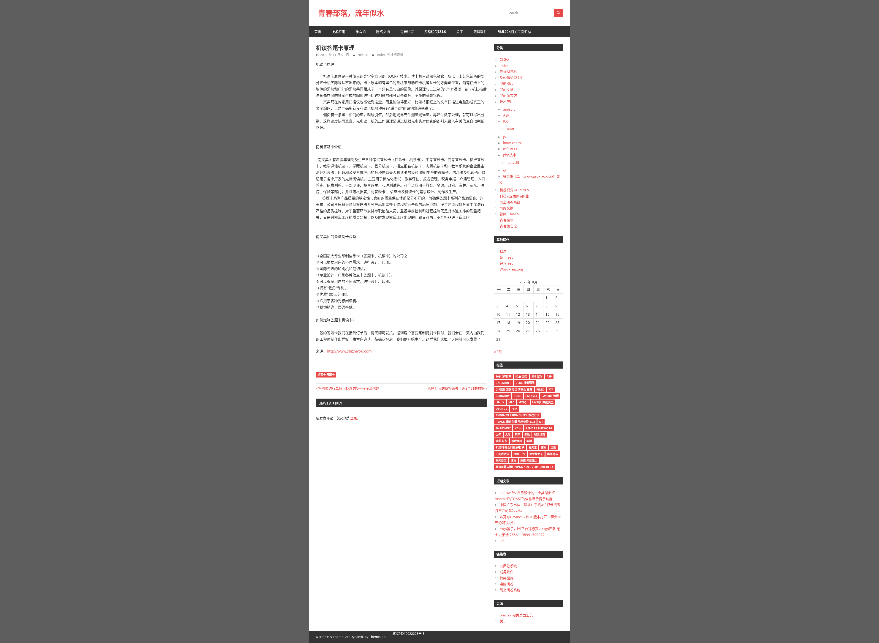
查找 (543, 447)
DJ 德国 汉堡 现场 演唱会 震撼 (514, 389)
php (514, 409)
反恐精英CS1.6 (435, 31)
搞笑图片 (506, 578)
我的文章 (506, 89)
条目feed (506, 257)
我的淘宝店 (508, 95)
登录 (353, 418)
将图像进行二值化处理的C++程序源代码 (348, 388)
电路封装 (552, 454)
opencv (501, 409)
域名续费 (539, 435)
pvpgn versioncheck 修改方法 (517, 415)
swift (510, 129)
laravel (531, 396)
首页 (317, 31)
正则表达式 (502, 454)
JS (504, 136)
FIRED (540, 389)
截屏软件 (480, 31)
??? (502, 541)
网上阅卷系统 (510, 202)
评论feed (506, 263)
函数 (527, 435)
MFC (511, 402)
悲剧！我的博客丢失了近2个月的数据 (456, 388)
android (509, 109)
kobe (517, 396)
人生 (508, 435)
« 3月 (498, 351)
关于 (459, 31)
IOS (506, 121)
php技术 (509, 155)
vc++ (518, 428)
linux (500, 402)
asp (549, 376)
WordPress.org (511, 269)
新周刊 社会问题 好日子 (510, 447)
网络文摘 (383, 31)
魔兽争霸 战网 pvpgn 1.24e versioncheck (524, 467)
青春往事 (407, 31)
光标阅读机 (395, 54)
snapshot (503, 428)
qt (504, 170)
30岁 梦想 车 (503, 376)
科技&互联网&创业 (514, 196)
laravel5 (513, 162)
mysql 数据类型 (542, 402)
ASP (506, 115)
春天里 (533, 447)
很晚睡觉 (516, 441)
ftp (550, 389)
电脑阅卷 (506, 584)
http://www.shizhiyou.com (349, 351)
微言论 (360, 31)
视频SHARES (509, 214)
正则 (553, 447)
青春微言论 (508, 226)
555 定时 (537, 376)
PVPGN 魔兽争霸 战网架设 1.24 (515, 422)
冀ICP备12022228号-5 (409, 633)
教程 (529, 441)
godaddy (503, 396)
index (381, 54)
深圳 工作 (519, 454)
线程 (513, 460)
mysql (523, 402)
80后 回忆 (521, 376)
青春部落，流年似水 (351, 13)
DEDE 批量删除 (524, 383)
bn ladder (503, 383)
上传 (498, 435)
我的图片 (506, 83)
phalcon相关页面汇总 (514, 31)
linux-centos (512, 142)
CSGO (504, 59)
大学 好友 (501, 441)
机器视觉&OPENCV (514, 190)
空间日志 (501, 460)
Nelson (363, 54)
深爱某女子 (536, 454)
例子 (517, 435)
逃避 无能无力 (528, 460)
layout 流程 (550, 396)
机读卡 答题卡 (326, 375)
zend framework (539, 428)
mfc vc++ (510, 148)
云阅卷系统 (508, 566)
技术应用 (338, 31)
